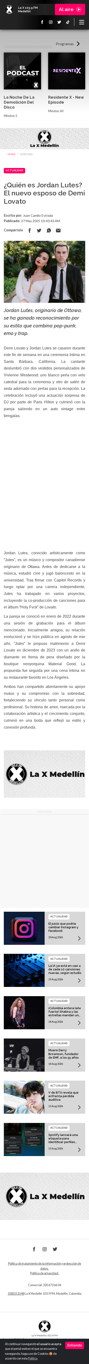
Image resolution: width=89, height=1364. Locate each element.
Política (32, 1358)
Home (11, 154)
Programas (65, 43)
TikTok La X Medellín (68, 22)
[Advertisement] (44, 861)
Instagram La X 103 (50, 22)
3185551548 (16, 1293)
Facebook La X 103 (42, 22)
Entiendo (74, 1345)
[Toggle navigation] (81, 22)
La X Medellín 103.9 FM (9, 9)
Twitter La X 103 (59, 22)
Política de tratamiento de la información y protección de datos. (44, 1266)
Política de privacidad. (44, 1273)
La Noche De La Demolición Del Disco (19, 102)
